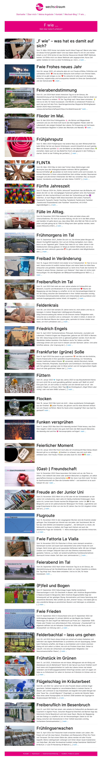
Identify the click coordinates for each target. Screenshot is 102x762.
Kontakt (58, 14)
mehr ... (83, 60)
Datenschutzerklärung (50, 754)
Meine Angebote (46, 14)
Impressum (36, 754)
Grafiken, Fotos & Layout (70, 754)
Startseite (21, 14)
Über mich (32, 14)
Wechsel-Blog (70, 14)
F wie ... (82, 14)
